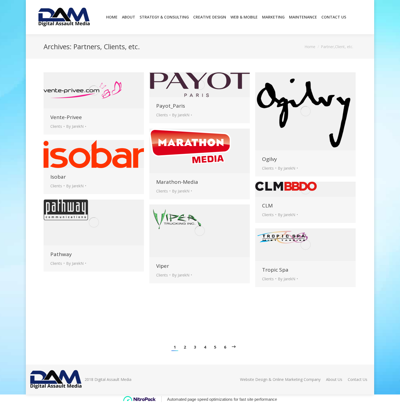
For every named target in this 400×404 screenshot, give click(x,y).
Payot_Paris (170, 105)
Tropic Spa (275, 269)
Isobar (58, 176)
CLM (267, 205)
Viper (162, 265)
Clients (56, 126)
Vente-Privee (66, 117)
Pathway (61, 254)
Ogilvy (269, 159)
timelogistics (66, 312)
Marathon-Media (177, 181)
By (75, 126)
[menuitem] (112, 17)
